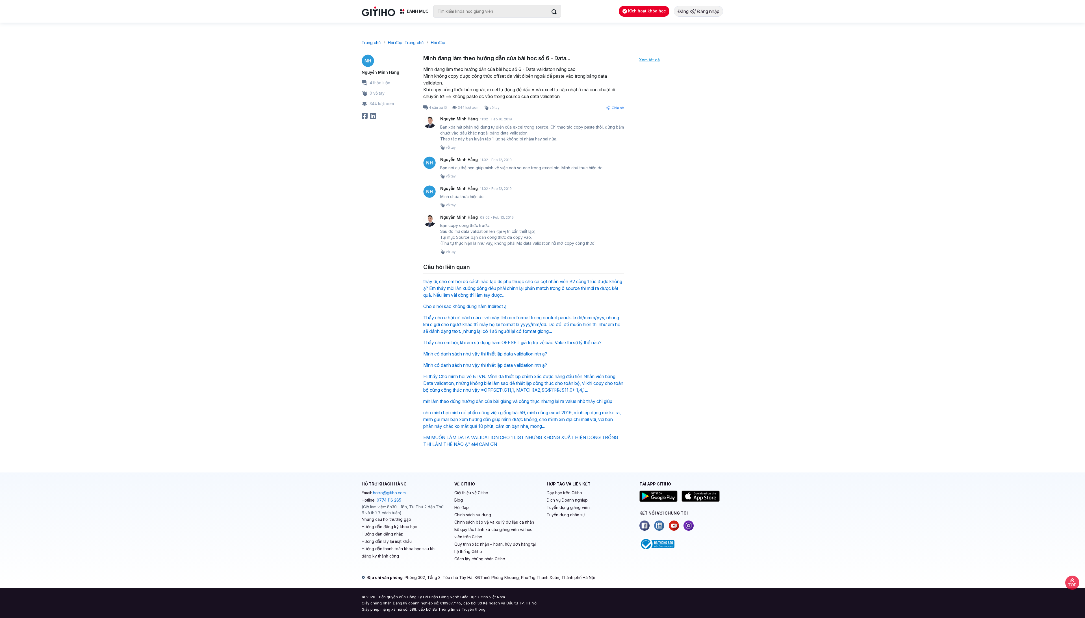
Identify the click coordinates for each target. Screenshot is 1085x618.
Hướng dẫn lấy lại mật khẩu (387, 541)
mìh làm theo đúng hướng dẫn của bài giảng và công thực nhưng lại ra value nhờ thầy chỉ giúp (517, 401)
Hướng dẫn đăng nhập (382, 534)
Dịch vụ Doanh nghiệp (567, 500)
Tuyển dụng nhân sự (566, 514)
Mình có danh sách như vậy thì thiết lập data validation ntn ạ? (485, 354)
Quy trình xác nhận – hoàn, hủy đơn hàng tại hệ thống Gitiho (495, 548)
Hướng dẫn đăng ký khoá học (389, 526)
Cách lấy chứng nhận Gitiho (479, 558)
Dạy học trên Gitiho (564, 492)
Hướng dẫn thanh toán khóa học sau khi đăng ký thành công (398, 552)
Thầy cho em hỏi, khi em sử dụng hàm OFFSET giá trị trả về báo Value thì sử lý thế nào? (512, 342)
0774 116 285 (389, 500)
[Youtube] (674, 526)
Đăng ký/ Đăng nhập (698, 11)
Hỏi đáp (461, 507)
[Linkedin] (659, 526)
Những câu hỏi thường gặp (386, 519)
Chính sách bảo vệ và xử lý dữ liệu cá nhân (494, 522)
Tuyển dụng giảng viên (568, 507)
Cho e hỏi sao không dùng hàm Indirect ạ (465, 306)
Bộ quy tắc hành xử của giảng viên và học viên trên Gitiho (493, 533)
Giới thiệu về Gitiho (471, 492)
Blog (458, 500)
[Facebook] (644, 526)
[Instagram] (688, 526)
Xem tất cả (649, 59)
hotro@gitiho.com (389, 492)
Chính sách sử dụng (472, 514)
